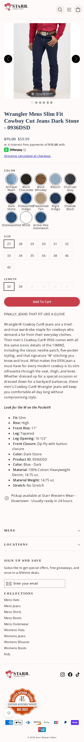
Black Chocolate (26, 188)
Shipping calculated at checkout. (27, 156)
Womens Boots (15, 648)
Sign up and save (23, 560)
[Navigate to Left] (8, 59)
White (26, 225)
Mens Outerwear (16, 624)
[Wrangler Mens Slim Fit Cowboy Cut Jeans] (51, 102)
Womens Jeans (15, 636)
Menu (10, 530)
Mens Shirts (12, 612)
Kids (7, 654)
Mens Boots (12, 618)
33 (9, 256)
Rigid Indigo (55, 207)
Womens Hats (14, 630)
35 (32, 256)
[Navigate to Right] (76, 59)
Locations (16, 544)
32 (67, 244)
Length (10, 279)
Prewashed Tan (41, 207)
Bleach (55, 186)
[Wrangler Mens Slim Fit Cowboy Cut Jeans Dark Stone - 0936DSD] (32, 102)
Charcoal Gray (70, 188)
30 (44, 244)
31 (55, 244)
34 (21, 256)
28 (21, 244)
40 (67, 256)
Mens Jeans (12, 606)
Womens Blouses (17, 642)
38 (55, 256)
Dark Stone (11, 207)
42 (9, 267)
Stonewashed (11, 225)
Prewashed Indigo (26, 207)
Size (7, 236)
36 (44, 256)
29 (32, 244)
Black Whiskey (41, 188)
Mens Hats (12, 600)
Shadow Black (70, 207)
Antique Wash (11, 188)
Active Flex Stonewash (41, 226)
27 (9, 244)
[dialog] (78, 9)
